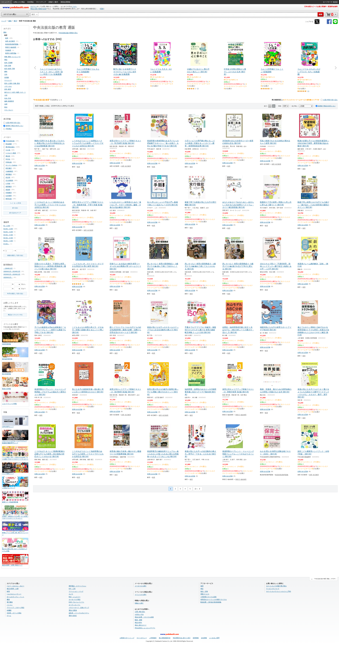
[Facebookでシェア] (329, 23)
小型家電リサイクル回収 (208, 597)
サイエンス (8, 80)
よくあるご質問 (214, 638)
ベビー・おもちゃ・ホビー (15, 586)
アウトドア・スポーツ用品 (15, 607)
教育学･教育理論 (10, 53)
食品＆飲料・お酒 (12, 588)
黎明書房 (9, 174)
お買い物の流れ (140, 611)
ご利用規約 (153, 638)
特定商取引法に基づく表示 (181, 638)
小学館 (8, 183)
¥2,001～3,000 (8, 229)
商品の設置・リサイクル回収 (144, 617)
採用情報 (196, 638)
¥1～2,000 (6, 226)
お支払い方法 (139, 614)
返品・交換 (204, 591)
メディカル (8, 86)
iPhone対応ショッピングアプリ (145, 628)
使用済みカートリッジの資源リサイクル (213, 599)
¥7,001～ (6, 244)
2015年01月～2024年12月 (11, 274)
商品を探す (138, 622)
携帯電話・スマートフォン (77, 586)
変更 (102, 9)
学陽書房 (9, 192)
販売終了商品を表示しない (327, 106)
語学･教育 (7, 89)
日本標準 (9, 195)
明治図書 (9, 144)
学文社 (8, 159)
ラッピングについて (272, 588)
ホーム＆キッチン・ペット (15, 597)
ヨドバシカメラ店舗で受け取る (276, 586)
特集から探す (139, 603)
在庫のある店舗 (39, 165)
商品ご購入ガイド (140, 625)
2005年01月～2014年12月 (11, 271)
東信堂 (8, 156)
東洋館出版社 (10, 147)
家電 (8, 591)
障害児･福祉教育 (240, 415)
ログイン (33, 6)
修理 (201, 586)
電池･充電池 (73, 610)
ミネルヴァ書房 (11, 153)
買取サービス (204, 594)
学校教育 (8, 50)
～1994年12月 (8, 268)
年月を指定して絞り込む (15, 293)
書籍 (4, 32)
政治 (5, 107)
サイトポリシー (142, 638)
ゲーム (9, 615)
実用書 (6, 77)
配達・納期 (138, 620)
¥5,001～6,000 (8, 238)
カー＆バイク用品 (74, 599)
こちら (74, 6)
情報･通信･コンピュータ (12, 56)
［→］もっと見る (15, 203)
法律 (5, 104)
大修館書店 (9, 171)
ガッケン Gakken (11, 165)
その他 (8, 150)
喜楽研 (8, 189)
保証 (201, 588)
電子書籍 (10, 602)
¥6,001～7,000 (8, 241)
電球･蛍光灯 (73, 615)
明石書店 (9, 168)
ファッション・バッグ (76, 591)
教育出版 (9, 199)
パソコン (10, 605)
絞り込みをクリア (15, 213)
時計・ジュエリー (74, 597)
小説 (5, 95)
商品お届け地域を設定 (38, 9)
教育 (40, 169)
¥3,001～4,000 (8, 232)
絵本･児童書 (8, 62)
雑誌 (5, 59)
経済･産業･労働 (9, 68)
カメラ (71, 594)
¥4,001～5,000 (8, 235)
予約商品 (9, 128)
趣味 (5, 71)
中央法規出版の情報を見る (68, 33)
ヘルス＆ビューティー (14, 594)
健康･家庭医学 (9, 101)
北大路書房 (9, 180)
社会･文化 (7, 98)
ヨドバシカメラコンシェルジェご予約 (278, 591)
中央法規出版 (10, 141)
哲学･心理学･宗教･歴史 (12, 83)
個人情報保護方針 (165, 638)
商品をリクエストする (15, 314)
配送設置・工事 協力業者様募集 (210, 602)
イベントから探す (140, 594)
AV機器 (9, 610)
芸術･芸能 (7, 65)
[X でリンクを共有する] (317, 23)
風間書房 (9, 186)
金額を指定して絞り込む (15, 255)
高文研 (8, 177)
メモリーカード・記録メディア (79, 607)
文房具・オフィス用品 (14, 613)
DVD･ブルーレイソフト (76, 602)
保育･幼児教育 (126, 166)
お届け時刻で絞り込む (330, 99)
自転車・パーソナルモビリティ (79, 613)
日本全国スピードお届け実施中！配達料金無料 (321, 6)
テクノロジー (8, 110)
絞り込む (15, 208)
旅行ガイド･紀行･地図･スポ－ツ (15, 92)
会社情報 (204, 638)
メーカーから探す (140, 586)
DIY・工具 (72, 588)
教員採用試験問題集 (281, 475)
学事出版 (9, 162)
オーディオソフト (74, 605)
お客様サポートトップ (127, 638)
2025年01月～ (8, 277)
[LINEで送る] (335, 23)
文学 (5, 74)
